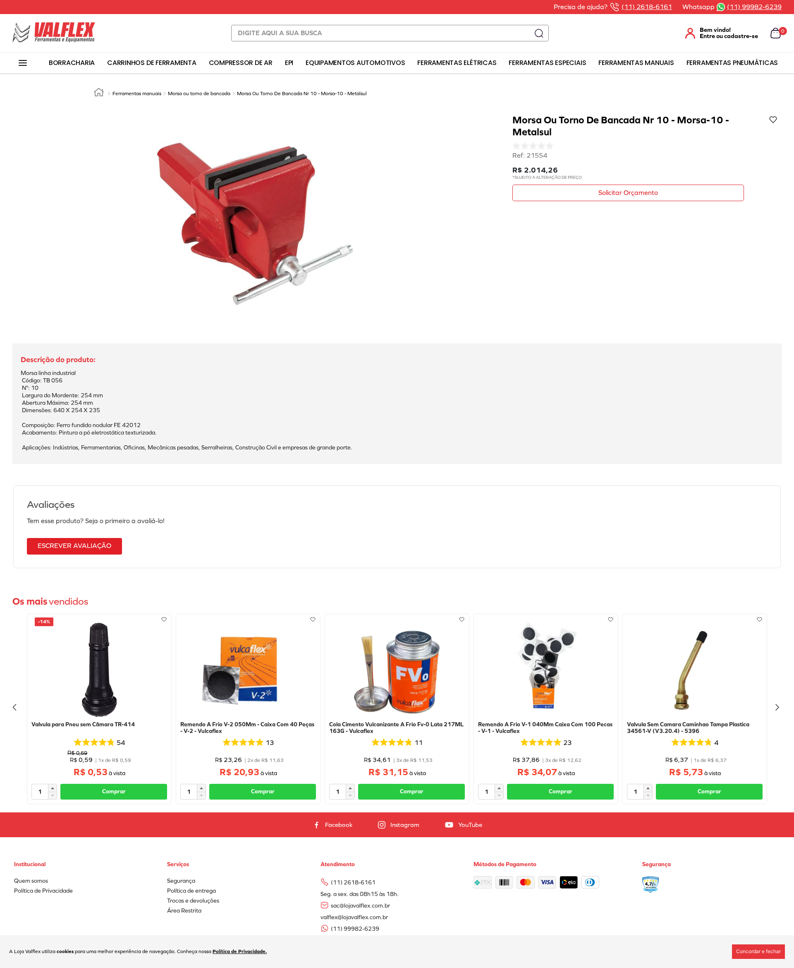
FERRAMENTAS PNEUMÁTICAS (732, 62)
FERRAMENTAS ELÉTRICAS (456, 62)
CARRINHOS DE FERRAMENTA (151, 62)
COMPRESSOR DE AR (241, 62)
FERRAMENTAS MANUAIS (636, 62)
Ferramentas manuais (136, 93)
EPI (289, 62)
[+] (52, 788)
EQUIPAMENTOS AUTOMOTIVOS (355, 62)
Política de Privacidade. (240, 951)
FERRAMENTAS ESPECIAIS (547, 62)
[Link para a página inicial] (99, 93)
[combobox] (390, 33)
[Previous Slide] (15, 709)
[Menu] (22, 63)
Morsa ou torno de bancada (199, 93)
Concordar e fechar (758, 951)
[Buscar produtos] (539, 33)
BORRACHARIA (72, 62)
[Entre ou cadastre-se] (717, 33)
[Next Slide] (778, 709)
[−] (52, 795)
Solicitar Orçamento (628, 193)
